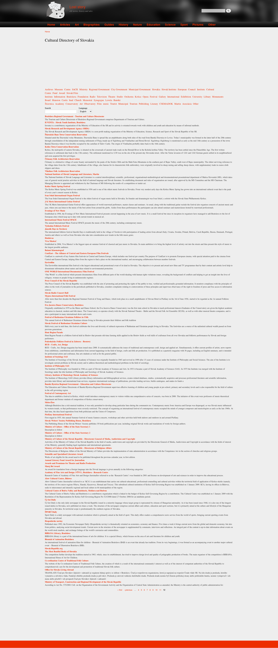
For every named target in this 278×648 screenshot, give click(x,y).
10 (156, 589)
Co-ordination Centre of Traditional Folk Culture (66, 560)
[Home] (56, 11)
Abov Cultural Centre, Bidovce (58, 478)
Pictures (197, 24)
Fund (55, 93)
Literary (154, 103)
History (123, 24)
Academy (59, 103)
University (197, 96)
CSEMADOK (166, 103)
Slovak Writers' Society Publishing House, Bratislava (68, 420)
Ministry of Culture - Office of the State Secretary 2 (67, 432)
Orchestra (128, 96)
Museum (59, 89)
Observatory (90, 103)
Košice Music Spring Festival (57, 186)
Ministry (83, 89)
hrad (71, 100)
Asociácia (187, 103)
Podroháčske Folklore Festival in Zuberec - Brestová (67, 341)
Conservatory (72, 103)
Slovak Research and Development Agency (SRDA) (67, 128)
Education (153, 24)
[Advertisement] (139, 65)
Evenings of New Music (55, 210)
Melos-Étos (49, 402)
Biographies (91, 24)
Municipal (123, 103)
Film (99, 103)
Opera (145, 96)
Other (212, 24)
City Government (119, 89)
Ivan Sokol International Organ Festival (62, 195)
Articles (65, 24)
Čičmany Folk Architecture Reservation (62, 158)
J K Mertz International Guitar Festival (62, 201)
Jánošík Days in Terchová (56, 228)
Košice (138, 96)
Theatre (111, 96)
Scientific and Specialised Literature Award (64, 454)
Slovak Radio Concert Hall (56, 292)
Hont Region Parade (54, 332)
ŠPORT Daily (51, 511)
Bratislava (71, 96)
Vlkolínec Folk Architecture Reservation (62, 171)
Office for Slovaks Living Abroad (59, 569)
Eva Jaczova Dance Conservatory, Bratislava (64, 304)
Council (192, 89)
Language (83, 108)
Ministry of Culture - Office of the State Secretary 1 (67, 426)
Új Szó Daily (50, 499)
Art (77, 24)
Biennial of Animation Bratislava (59, 539)
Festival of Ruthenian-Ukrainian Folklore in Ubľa (66, 317)
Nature (137, 24)
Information (59, 96)
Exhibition (186, 96)
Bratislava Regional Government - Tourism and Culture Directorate (74, 116)
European (182, 89)
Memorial (87, 100)
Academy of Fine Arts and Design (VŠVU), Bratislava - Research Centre (76, 472)
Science (170, 24)
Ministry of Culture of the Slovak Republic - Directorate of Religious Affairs (78, 447)
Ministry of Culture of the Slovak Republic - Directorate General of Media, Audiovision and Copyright (90, 438)
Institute (201, 89)
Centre (67, 89)
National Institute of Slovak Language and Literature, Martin (72, 174)
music (106, 103)
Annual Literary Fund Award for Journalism (65, 460)
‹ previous (128, 589)
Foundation (83, 96)
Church (78, 100)
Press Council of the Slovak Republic (61, 280)
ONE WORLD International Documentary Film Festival (69, 271)
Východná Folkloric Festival (57, 225)
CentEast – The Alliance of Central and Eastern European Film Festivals (77, 253)
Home (51, 24)
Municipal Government (140, 89)
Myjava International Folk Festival (60, 295)
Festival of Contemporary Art (58, 393)
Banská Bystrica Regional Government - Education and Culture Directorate (78, 384)
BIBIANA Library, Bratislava (57, 533)
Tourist (113, 103)
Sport (184, 24)
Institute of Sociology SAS (56, 356)
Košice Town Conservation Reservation (62, 146)
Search (48, 108)
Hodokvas (49, 238)
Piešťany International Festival (58, 414)
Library (207, 96)
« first (119, 589)
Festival (153, 96)
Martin (177, 103)
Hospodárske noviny (54, 521)
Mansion (56, 100)
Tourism (133, 103)
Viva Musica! (50, 241)
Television (102, 96)
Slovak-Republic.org (54, 548)
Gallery (162, 96)
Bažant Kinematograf (54, 250)
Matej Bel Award (52, 466)
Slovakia (156, 89)
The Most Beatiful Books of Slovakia (61, 551)
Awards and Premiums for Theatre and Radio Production (70, 463)
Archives (49, 89)
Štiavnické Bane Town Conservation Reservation (66, 134)
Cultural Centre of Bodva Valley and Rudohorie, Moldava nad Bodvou (76, 490)
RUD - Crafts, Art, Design (56, 344)
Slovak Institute (169, 89)
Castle (65, 100)
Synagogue (99, 100)
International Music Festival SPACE (60, 219)
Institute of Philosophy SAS (57, 365)
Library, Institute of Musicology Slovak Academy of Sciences (71, 374)
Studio (120, 96)
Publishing (144, 103)
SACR (75, 89)
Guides (109, 24)
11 (160, 589)
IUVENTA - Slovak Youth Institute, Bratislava (65, 122)
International (173, 96)
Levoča (108, 100)
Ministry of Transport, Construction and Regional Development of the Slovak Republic (83, 581)
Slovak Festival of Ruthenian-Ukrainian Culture (66, 323)
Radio (92, 96)
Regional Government (99, 89)
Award (62, 93)
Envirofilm (49, 262)
